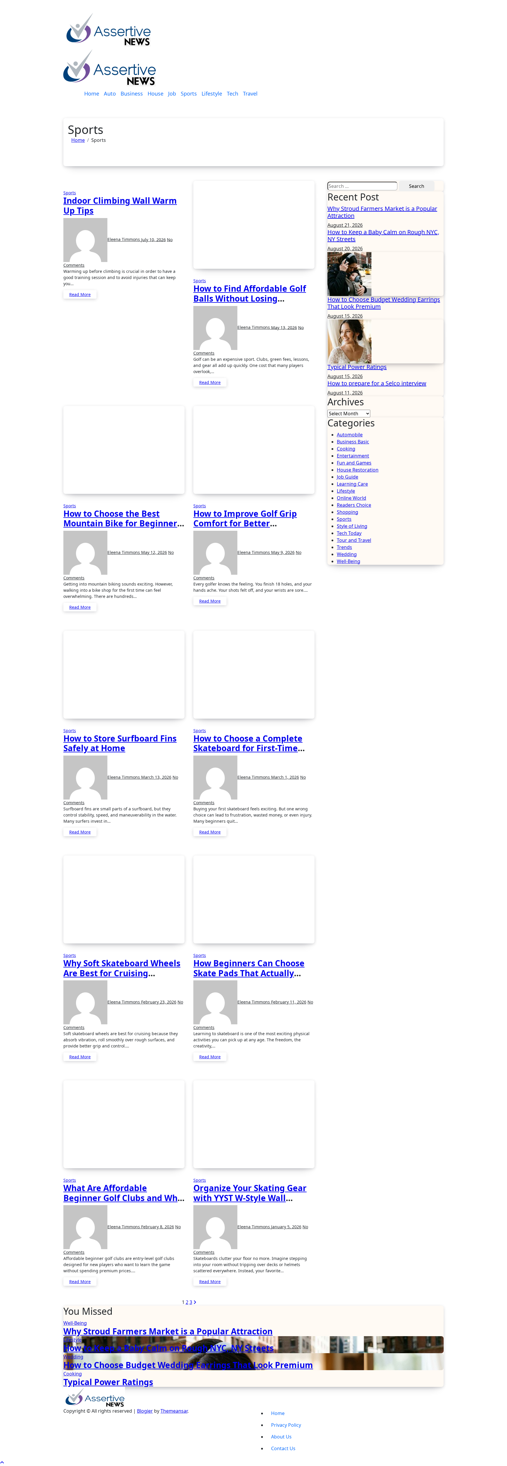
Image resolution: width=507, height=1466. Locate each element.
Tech (232, 93)
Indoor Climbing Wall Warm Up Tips (120, 205)
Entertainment (353, 456)
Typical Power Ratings (357, 367)
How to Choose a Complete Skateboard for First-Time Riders (247, 748)
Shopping (347, 512)
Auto (110, 93)
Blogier (145, 1411)
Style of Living (352, 526)
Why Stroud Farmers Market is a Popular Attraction (382, 212)
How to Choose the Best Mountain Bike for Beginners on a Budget (122, 523)
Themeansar (173, 1411)
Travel (250, 93)
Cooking (346, 448)
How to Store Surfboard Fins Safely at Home (120, 743)
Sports (189, 93)
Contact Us (283, 1448)
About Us (281, 1436)
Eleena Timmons (124, 239)
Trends (344, 547)
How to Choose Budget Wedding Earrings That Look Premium (383, 302)
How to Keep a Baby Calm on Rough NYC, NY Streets (383, 235)
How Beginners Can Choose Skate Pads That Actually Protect (249, 973)
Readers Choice (354, 505)
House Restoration (357, 470)
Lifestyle (212, 93)
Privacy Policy (286, 1425)
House (155, 93)
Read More (80, 294)
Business (132, 93)
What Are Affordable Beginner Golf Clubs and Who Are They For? (122, 1197)
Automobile (350, 434)
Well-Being (348, 561)
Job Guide (347, 477)
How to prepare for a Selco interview (376, 383)
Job (172, 93)
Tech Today (349, 533)
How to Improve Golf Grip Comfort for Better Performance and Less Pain (249, 523)
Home (91, 93)
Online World (351, 498)
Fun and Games (354, 463)
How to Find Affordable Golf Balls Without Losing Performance (249, 298)
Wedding (347, 554)
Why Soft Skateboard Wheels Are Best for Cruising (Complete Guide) (121, 973)
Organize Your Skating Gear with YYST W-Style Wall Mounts (250, 1197)
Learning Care (352, 484)
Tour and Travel (354, 540)
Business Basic (353, 441)
